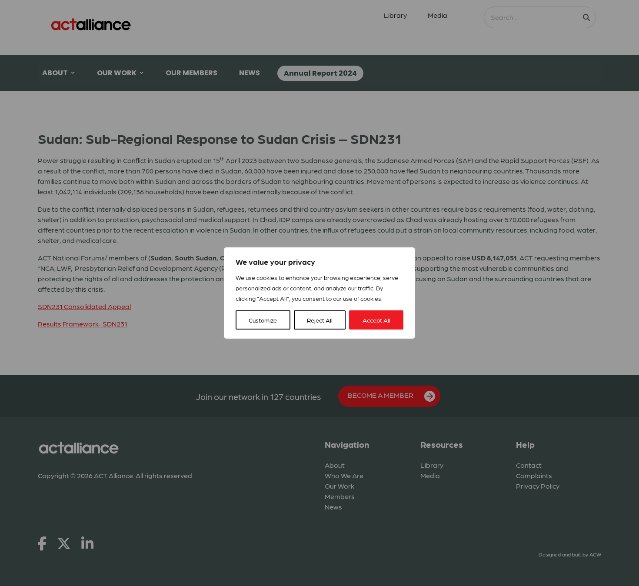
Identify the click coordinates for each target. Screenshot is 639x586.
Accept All (376, 319)
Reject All (320, 319)
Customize (263, 319)
